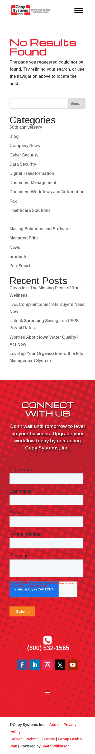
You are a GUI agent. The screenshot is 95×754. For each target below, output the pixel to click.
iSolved (16, 739)
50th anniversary (26, 127)
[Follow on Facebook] (22, 664)
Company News (25, 145)
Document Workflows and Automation (47, 192)
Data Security (23, 164)
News (15, 247)
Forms (49, 739)
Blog (14, 136)
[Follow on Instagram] (47, 664)
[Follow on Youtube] (73, 664)
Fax (13, 201)
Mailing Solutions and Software (40, 229)
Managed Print (24, 238)
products (18, 256)
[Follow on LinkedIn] (35, 664)
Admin (54, 724)
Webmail (33, 739)
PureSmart (20, 266)
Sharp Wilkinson (55, 746)
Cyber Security (24, 155)
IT (11, 219)
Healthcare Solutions (30, 210)
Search (76, 103)
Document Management (33, 182)
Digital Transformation (32, 173)
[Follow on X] (60, 664)
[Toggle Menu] (78, 10)
